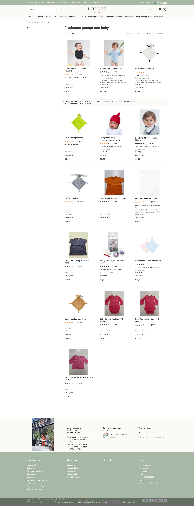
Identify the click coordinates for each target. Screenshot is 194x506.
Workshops (158, 16)
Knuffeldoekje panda (144, 68)
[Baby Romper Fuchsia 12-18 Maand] (149, 303)
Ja (106, 502)
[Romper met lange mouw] (114, 53)
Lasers (83, 16)
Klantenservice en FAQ (35, 471)
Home (36, 22)
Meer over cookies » (130, 502)
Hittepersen (73, 16)
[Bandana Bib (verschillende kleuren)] (149, 122)
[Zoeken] (57, 9)
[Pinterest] (147, 432)
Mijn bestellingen (73, 468)
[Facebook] (139, 432)
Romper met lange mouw (111, 68)
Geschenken (129, 16)
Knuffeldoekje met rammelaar (148, 261)
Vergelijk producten (74, 477)
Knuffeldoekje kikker (73, 138)
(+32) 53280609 (148, 477)
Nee (115, 502)
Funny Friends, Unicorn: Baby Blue (113, 261)
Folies (48, 16)
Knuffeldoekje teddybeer (75, 319)
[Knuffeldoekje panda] (149, 53)
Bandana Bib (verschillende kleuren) (147, 139)
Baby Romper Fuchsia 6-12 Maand (111, 320)
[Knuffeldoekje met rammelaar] (149, 245)
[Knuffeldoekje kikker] (78, 122)
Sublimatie (62, 16)
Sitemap (30, 492)
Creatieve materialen (113, 16)
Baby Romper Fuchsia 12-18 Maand (147, 320)
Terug (31, 22)
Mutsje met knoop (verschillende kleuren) (110, 139)
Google (164, 2)
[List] (128, 33)
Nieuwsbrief (31, 465)
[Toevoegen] (89, 93)
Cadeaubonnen (32, 477)
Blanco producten (95, 16)
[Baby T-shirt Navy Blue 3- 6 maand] (78, 245)
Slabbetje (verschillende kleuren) (75, 69)
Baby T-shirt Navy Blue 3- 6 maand (76, 261)
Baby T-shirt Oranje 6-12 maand (114, 198)
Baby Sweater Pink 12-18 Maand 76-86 (78, 378)
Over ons (30, 468)
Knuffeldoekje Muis (73, 198)
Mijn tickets (71, 471)
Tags (42, 22)
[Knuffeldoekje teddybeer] (78, 303)
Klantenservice (145, 2)
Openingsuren (32, 474)
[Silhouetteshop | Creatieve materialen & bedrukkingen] (97, 9)
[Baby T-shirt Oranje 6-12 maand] (114, 182)
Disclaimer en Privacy (35, 489)
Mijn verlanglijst (72, 474)
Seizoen (32, 16)
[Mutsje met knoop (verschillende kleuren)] (114, 122)
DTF (54, 16)
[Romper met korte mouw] (149, 183)
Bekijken (123, 93)
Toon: (133, 33)
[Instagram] (143, 432)
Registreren (71, 465)
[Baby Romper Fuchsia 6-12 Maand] (114, 303)
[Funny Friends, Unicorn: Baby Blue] (114, 245)
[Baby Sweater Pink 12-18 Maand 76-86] (78, 362)
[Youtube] (151, 432)
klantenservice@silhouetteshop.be (151, 483)
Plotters (41, 16)
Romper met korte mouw (146, 198)
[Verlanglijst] (160, 9)
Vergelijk (81, 74)
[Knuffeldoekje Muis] (78, 182)
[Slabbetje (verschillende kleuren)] (78, 53)
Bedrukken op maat (144, 16)
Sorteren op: (147, 33)
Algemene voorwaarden (36, 486)
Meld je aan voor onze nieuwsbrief (151, 437)
